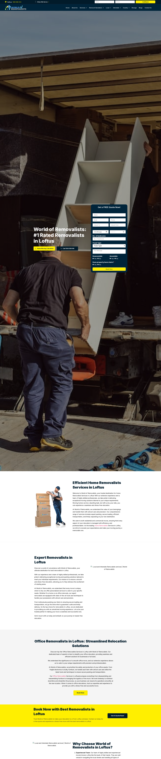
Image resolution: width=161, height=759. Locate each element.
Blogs (140, 8)
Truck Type (97, 243)
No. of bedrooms (99, 236)
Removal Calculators (95, 8)
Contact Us (148, 8)
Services (82, 8)
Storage (134, 8)
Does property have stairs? (103, 262)
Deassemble (97, 256)
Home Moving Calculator (45, 248)
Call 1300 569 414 (68, 248)
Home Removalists (101, 525)
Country (125, 8)
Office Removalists (59, 676)
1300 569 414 (17, 2)
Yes (95, 258)
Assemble (113, 256)
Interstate (116, 8)
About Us (75, 8)
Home (68, 8)
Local (107, 8)
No (100, 258)
